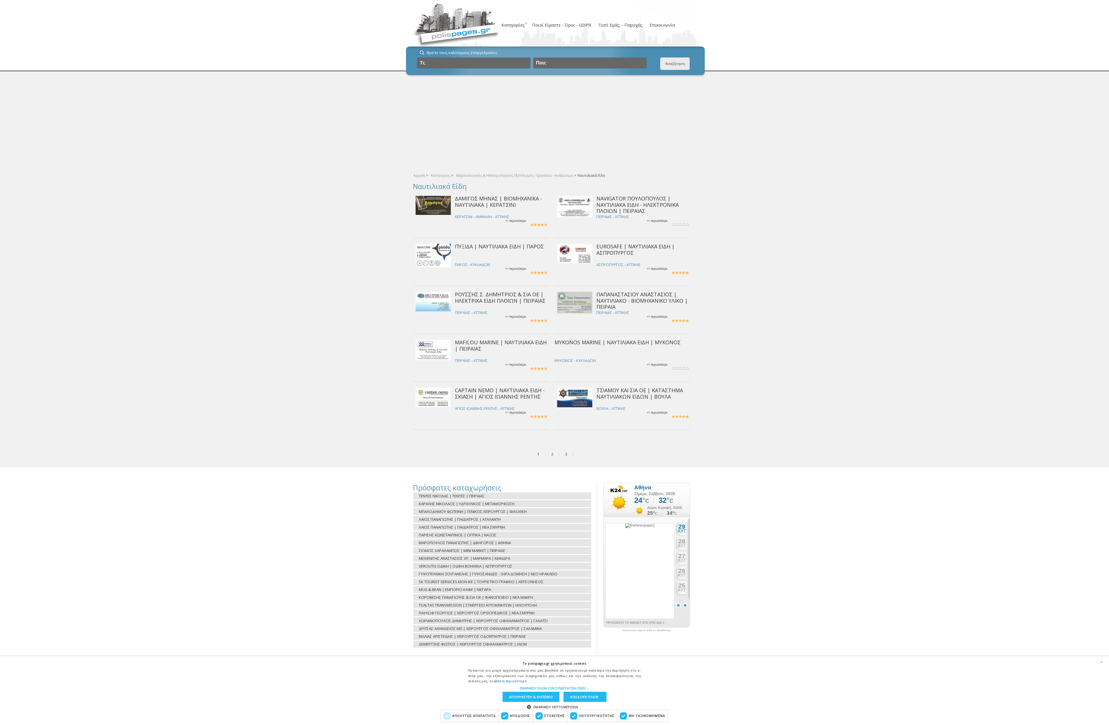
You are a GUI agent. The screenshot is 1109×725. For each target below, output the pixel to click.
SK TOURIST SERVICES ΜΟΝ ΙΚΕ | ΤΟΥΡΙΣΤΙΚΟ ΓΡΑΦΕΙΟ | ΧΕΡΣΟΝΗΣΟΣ (481, 581)
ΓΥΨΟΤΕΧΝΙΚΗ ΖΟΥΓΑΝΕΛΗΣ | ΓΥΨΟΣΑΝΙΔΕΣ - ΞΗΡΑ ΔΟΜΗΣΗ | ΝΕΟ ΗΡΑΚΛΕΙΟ (488, 574)
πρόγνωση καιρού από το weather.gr (646, 630)
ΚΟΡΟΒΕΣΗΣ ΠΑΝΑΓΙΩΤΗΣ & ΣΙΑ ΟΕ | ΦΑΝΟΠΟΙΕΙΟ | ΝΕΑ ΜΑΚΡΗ (476, 597)
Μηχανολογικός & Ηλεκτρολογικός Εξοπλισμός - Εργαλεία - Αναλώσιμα (514, 175)
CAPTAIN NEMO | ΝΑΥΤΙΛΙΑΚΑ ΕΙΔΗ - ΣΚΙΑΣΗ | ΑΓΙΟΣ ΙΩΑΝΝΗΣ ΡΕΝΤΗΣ (500, 393)
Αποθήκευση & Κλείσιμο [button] (531, 697)
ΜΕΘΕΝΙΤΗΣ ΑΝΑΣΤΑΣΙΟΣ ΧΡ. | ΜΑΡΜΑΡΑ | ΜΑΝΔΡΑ (464, 558)
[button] (554, 688)
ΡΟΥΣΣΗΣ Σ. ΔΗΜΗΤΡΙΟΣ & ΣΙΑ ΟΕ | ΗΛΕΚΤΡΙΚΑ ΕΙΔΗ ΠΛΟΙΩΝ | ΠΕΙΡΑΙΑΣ (500, 297)
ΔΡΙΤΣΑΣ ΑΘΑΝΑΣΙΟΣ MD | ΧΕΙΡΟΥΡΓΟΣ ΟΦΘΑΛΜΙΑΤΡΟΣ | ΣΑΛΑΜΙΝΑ (480, 628)
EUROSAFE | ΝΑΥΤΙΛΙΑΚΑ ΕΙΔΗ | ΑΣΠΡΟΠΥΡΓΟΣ (635, 249)
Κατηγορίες (513, 25)
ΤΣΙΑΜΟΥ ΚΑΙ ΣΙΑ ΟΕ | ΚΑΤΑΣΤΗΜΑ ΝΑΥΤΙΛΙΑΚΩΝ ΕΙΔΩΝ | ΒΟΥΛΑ (639, 393)
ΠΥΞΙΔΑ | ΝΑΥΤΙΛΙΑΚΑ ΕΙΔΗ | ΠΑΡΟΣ (499, 246)
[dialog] (554, 690)
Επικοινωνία (662, 25)
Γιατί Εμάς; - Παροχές (620, 25)
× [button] (1101, 662)
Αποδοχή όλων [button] (584, 697)
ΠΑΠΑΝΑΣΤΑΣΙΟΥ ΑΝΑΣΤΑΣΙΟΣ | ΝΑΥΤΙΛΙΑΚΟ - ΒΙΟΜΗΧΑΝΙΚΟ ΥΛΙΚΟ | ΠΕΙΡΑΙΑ (642, 300)
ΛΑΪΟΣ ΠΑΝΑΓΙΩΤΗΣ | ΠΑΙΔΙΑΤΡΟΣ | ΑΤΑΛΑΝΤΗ (460, 519)
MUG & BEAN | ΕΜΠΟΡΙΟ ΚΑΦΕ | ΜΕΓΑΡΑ (455, 589)
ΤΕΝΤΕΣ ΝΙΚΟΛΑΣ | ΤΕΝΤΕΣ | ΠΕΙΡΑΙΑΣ (452, 496)
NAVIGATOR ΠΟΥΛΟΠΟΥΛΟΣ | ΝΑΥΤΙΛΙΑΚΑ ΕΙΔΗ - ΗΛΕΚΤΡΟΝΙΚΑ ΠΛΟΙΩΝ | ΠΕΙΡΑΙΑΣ (637, 204)
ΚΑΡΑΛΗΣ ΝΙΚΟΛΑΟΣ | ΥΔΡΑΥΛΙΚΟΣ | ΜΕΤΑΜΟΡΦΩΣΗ (466, 503)
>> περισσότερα (515, 221)
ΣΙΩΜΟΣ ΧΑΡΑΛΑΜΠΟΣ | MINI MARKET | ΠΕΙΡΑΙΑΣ (462, 550)
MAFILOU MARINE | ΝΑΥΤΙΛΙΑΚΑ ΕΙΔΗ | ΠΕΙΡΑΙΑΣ (501, 345)
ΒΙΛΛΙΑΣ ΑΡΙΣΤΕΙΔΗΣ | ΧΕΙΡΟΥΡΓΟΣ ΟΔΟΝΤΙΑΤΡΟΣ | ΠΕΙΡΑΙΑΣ (472, 636)
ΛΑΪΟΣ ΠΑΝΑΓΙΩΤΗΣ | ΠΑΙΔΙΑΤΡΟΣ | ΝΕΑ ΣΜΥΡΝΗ (462, 527)
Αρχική (419, 175)
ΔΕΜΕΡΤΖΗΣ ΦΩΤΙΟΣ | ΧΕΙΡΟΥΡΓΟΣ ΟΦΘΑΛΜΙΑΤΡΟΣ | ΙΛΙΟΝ (473, 644)
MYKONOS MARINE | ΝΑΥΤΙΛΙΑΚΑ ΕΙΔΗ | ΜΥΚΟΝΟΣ (617, 342)
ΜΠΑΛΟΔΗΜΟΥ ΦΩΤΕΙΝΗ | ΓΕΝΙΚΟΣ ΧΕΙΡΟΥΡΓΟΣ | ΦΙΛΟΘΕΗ (473, 511)
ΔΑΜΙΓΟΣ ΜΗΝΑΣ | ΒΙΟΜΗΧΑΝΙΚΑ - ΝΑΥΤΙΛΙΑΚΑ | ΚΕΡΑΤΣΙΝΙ (498, 201)
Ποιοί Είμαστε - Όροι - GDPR (561, 25)
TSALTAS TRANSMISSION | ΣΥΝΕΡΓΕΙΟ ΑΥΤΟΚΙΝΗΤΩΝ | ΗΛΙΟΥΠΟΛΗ (478, 605)
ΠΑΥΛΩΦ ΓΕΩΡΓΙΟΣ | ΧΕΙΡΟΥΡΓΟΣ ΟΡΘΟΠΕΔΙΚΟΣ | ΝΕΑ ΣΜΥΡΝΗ (477, 613)
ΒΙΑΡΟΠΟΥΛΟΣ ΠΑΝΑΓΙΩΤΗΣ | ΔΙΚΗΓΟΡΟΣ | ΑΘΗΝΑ (465, 542)
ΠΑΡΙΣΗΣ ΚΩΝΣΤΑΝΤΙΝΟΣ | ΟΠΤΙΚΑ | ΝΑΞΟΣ (457, 535)
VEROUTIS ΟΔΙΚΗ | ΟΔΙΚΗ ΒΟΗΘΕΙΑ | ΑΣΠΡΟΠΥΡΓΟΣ (465, 566)
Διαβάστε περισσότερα (508, 681)
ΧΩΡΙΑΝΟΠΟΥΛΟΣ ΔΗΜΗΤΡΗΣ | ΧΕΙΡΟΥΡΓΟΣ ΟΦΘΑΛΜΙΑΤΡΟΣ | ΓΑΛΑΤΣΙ (483, 620)
